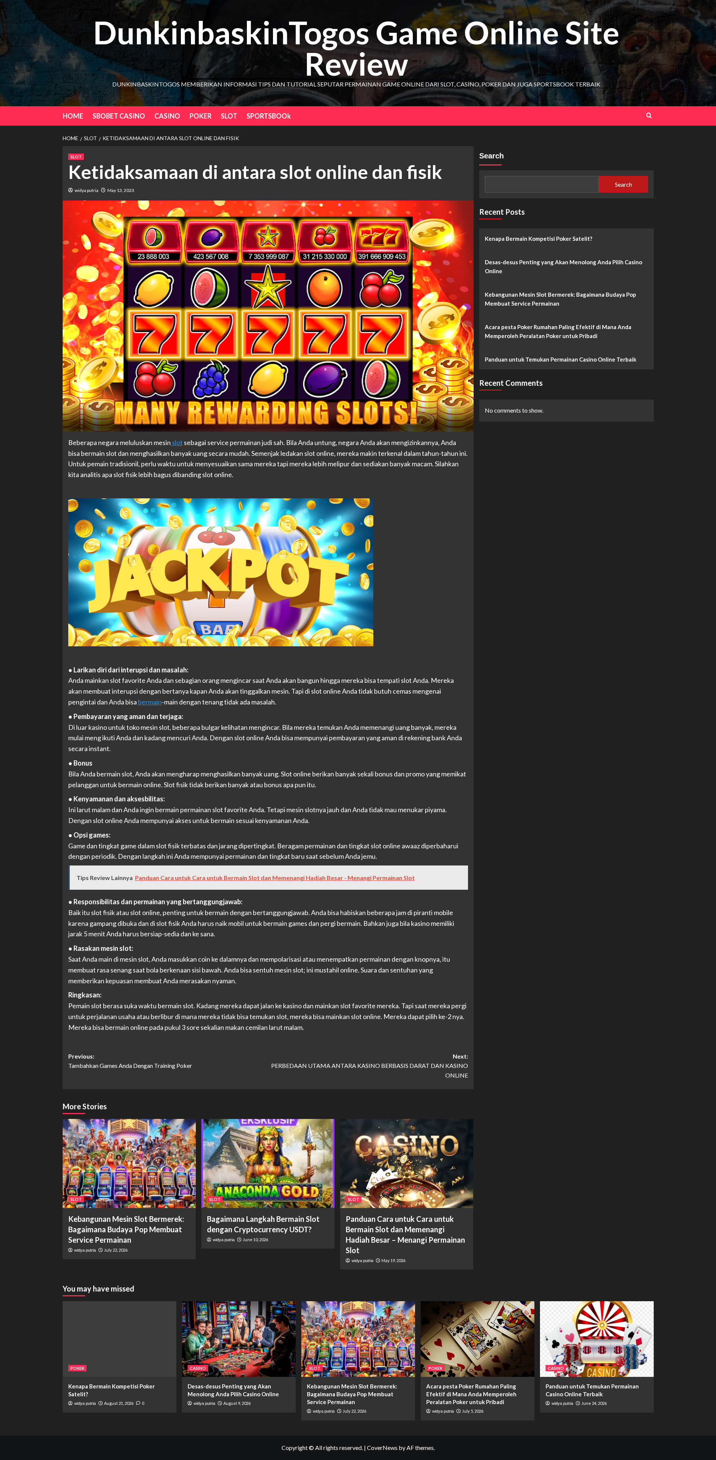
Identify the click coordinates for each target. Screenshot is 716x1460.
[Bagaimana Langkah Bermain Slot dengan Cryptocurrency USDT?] (268, 1163)
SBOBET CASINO (118, 116)
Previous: (130, 1061)
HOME (73, 116)
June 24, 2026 (594, 1403)
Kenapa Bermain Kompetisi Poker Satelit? (538, 238)
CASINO (167, 116)
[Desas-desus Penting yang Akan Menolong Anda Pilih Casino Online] (239, 1339)
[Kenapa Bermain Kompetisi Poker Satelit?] (119, 1339)
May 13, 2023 (120, 190)
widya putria (86, 190)
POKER (200, 116)
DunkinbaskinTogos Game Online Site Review (356, 47)
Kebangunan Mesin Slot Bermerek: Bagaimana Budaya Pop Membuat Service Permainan (126, 1229)
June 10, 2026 (255, 1239)
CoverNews (382, 1447)
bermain (150, 702)
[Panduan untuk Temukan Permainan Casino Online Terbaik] (597, 1339)
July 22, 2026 (116, 1250)
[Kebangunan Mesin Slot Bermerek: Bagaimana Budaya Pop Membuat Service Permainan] (129, 1163)
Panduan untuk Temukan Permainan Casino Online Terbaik (560, 359)
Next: (369, 1066)
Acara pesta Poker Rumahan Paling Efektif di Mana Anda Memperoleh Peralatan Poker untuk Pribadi (558, 331)
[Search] (649, 115)
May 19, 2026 (393, 1260)
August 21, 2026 (119, 1403)
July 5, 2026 (472, 1411)
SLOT (229, 116)
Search (491, 156)
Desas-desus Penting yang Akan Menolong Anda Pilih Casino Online (563, 266)
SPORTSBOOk (268, 116)
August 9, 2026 (237, 1403)
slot (177, 442)
